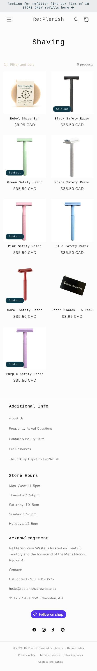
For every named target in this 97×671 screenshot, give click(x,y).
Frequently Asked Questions (31, 428)
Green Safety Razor (24, 182)
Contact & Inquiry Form (26, 439)
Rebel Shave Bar (24, 118)
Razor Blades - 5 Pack (72, 310)
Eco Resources (20, 449)
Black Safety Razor (72, 118)
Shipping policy (74, 655)
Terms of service (50, 655)
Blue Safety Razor (72, 246)
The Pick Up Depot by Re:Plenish (34, 459)
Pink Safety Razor (24, 246)
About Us (16, 418)
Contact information (50, 662)
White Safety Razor (72, 182)
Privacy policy (26, 655)
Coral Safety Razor (24, 310)
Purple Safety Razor (25, 374)
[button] (9, 20)
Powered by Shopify (50, 648)
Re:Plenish (30, 648)
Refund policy (75, 648)
